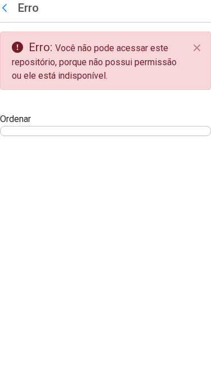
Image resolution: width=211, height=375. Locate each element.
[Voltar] (7, 8)
